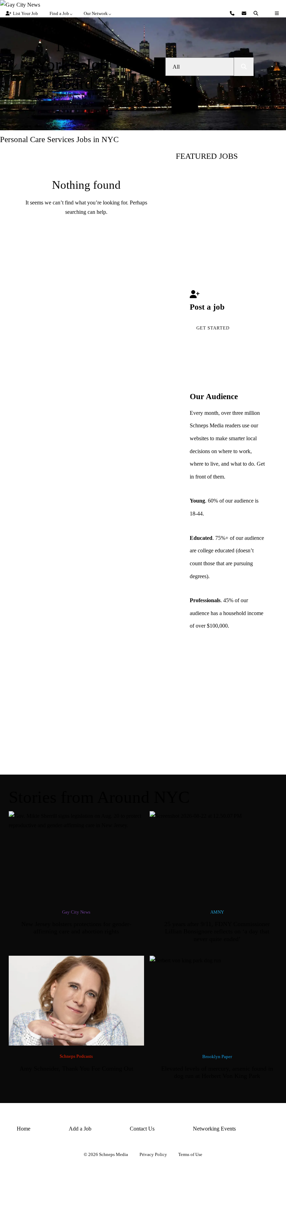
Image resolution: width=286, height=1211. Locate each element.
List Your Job (25, 13)
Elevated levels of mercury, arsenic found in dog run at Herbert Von (217, 1072)
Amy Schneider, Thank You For (76, 1068)
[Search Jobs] (244, 66)
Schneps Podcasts (76, 1056)
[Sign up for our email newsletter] (245, 13)
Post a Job (72, 106)
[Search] (257, 13)
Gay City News (76, 912)
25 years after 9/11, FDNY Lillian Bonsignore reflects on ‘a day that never (217, 931)
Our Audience (214, 396)
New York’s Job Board (72, 64)
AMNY (217, 912)
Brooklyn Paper (217, 1056)
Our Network (96, 13)
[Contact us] (233, 13)
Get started (212, 328)
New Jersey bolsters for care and (76, 928)
